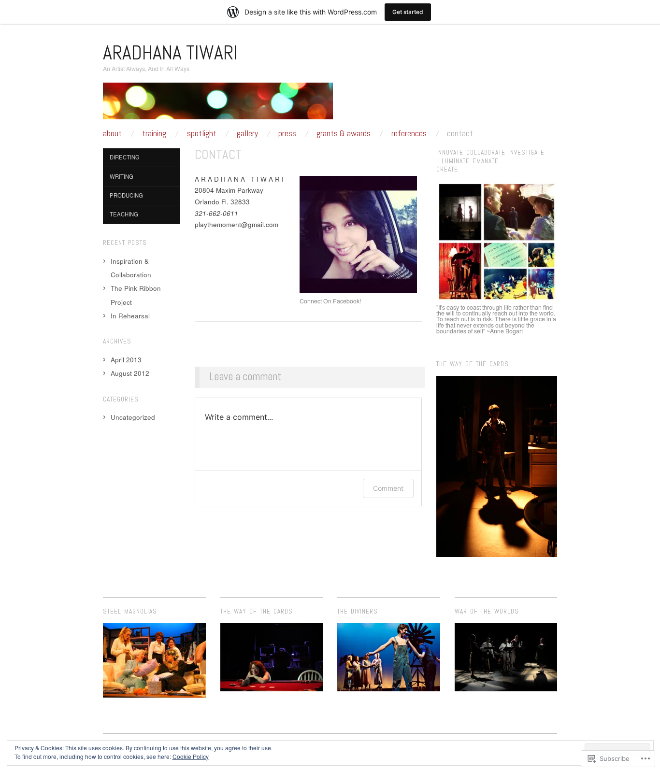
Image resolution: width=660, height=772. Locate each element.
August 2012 (130, 373)
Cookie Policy (190, 756)
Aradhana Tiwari (170, 52)
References (409, 133)
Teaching (124, 214)
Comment (388, 488)
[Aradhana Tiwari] (218, 105)
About (112, 133)
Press (287, 133)
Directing (125, 157)
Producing (126, 195)
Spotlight (201, 133)
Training (154, 133)
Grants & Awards (343, 133)
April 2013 (126, 359)
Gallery (247, 133)
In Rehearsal (130, 315)
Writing (121, 176)
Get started (407, 11)
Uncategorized (133, 417)
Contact (460, 133)
